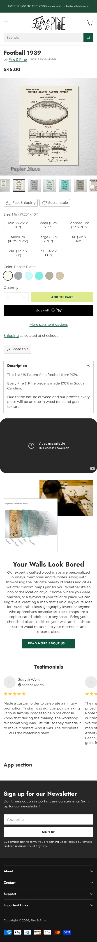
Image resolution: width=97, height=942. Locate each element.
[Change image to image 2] (19, 185)
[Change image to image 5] (65, 185)
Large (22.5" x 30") (48, 239)
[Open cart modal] (89, 22)
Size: (21, 214)
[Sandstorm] (59, 275)
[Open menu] (6, 22)
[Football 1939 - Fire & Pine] (48, 127)
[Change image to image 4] (49, 185)
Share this (20, 349)
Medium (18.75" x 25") (18, 239)
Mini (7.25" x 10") (18, 225)
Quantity (11, 288)
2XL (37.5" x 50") (18, 253)
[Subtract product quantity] (8, 297)
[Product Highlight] (48, 445)
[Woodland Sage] (49, 275)
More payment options (49, 325)
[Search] (88, 37)
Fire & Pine (18, 59)
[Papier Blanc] (8, 275)
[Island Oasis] (39, 275)
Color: (19, 267)
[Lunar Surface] (18, 275)
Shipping (11, 336)
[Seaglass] (28, 275)
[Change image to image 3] (34, 185)
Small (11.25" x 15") (48, 225)
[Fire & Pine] (48, 23)
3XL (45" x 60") (48, 253)
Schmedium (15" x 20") (79, 225)
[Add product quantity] (24, 297)
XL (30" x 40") (79, 239)
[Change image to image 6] (80, 185)
